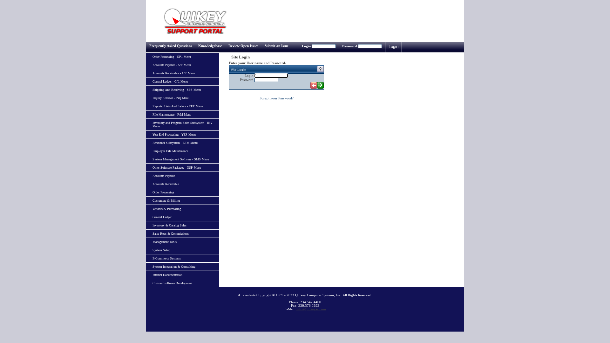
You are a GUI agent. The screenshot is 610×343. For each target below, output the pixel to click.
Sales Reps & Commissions (170, 233)
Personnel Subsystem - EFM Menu (175, 143)
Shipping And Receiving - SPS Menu (176, 89)
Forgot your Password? (277, 98)
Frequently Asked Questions (170, 46)
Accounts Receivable (165, 184)
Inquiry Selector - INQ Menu (170, 98)
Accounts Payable (163, 176)
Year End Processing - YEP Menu (174, 134)
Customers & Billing (166, 200)
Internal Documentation (167, 275)
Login (393, 46)
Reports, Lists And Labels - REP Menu (177, 106)
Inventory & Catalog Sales (169, 225)
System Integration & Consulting (173, 266)
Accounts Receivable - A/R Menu (173, 73)
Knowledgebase (210, 46)
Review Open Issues (243, 46)
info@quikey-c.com (311, 309)
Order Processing (163, 192)
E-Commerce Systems (166, 258)
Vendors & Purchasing (166, 209)
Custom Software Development (172, 283)
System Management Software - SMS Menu (180, 159)
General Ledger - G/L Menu (170, 81)
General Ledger (162, 217)
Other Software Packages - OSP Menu (176, 167)
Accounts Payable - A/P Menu (171, 65)
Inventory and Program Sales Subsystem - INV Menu (182, 124)
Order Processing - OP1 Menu (171, 56)
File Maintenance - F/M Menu (171, 114)
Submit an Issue (276, 46)
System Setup (161, 250)
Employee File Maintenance (170, 151)
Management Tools (164, 242)
